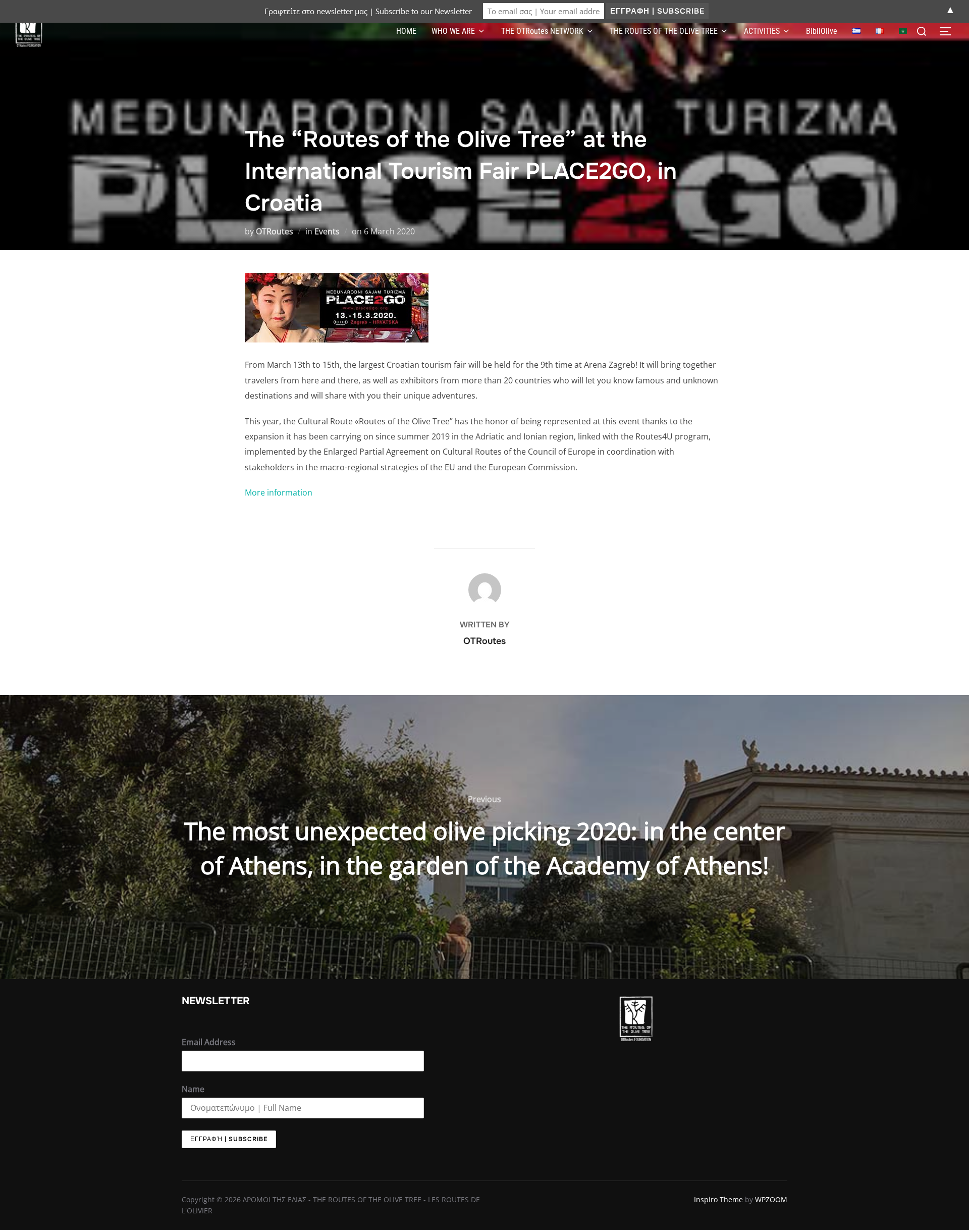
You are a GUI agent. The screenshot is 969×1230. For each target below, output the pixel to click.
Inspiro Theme (718, 1199)
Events (327, 231)
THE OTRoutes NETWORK (542, 31)
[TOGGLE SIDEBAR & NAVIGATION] (949, 31)
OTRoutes (274, 231)
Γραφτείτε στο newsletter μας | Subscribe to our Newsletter (368, 11)
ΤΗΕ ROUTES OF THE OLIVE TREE (664, 31)
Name (193, 1089)
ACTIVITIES (762, 31)
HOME (406, 31)
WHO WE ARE (453, 31)
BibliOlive (821, 31)
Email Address (209, 1042)
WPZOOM (771, 1199)
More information (278, 492)
